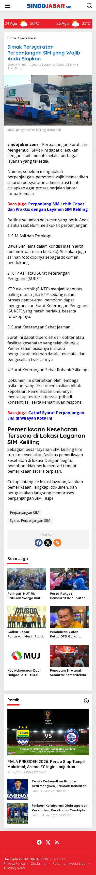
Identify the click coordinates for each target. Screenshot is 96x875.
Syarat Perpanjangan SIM (30, 520)
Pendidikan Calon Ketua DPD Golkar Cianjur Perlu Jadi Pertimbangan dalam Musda (67, 634)
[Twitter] (48, 543)
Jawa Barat (14, 68)
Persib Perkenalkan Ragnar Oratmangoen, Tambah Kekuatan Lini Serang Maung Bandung (59, 783)
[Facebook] (39, 543)
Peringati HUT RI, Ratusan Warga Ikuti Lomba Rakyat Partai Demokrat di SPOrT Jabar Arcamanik (25, 596)
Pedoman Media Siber (70, 863)
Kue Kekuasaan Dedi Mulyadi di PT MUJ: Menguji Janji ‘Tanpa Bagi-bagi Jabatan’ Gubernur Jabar (24, 672)
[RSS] (57, 543)
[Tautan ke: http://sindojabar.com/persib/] (86, 701)
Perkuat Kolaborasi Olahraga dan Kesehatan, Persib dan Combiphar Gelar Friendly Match (60, 808)
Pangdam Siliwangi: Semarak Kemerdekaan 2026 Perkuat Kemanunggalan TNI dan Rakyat (69, 672)
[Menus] (8, 5)
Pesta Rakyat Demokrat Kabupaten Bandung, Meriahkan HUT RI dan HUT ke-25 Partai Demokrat (68, 596)
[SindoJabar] (49, 5)
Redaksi (60, 859)
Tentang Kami (14, 868)
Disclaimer (39, 863)
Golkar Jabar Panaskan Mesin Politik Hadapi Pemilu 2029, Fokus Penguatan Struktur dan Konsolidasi (25, 634)
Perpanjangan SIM (24, 512)
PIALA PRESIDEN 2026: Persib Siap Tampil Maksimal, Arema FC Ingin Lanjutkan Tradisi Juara (46, 764)
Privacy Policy (14, 863)
